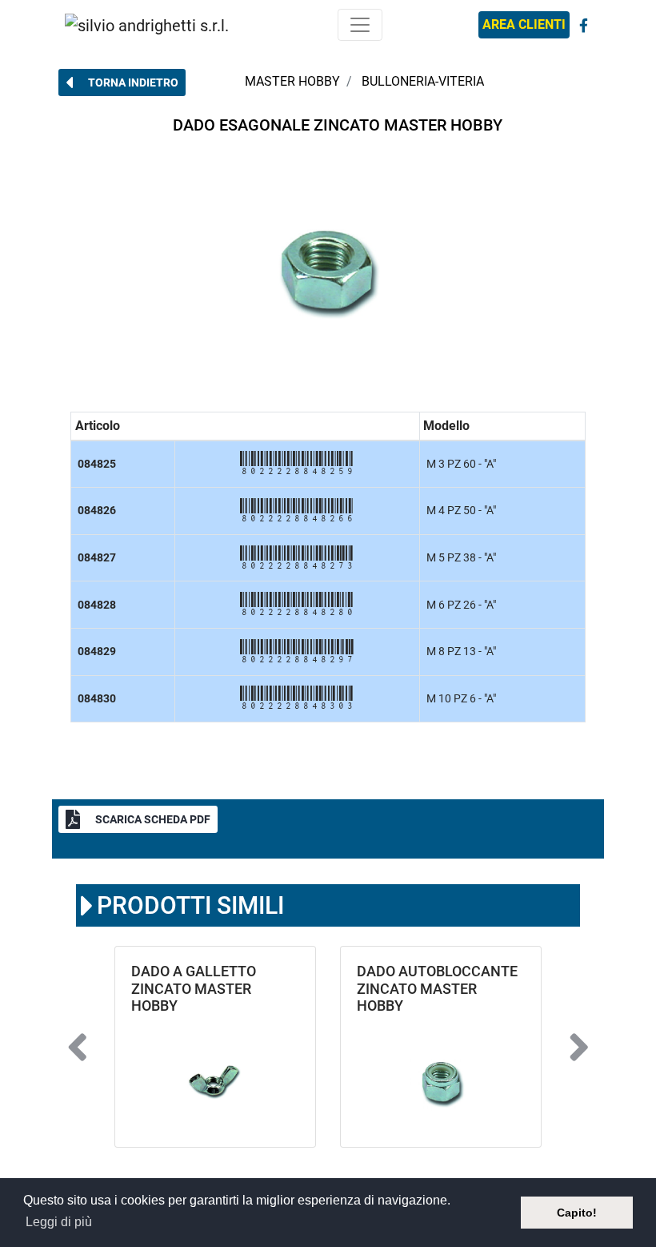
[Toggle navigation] (360, 25)
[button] (122, 82)
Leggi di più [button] (59, 1222)
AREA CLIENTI (524, 24)
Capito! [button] (577, 1212)
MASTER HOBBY (292, 81)
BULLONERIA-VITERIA (423, 81)
